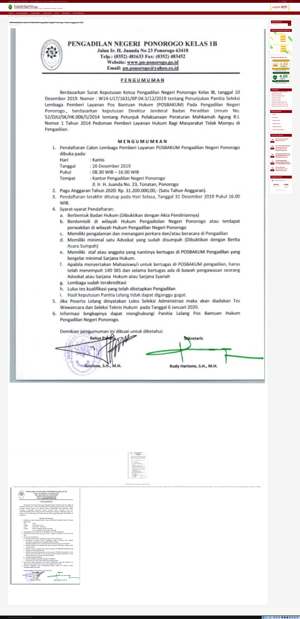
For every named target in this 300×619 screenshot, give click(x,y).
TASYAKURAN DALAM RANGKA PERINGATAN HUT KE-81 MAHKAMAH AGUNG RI (283, 162)
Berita (12, 15)
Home (9, 15)
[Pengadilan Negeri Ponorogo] (10, 7)
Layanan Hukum (277, 126)
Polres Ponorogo (276, 100)
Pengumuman (276, 123)
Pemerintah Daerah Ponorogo (280, 104)
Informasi (275, 117)
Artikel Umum (276, 120)
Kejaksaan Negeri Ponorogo (279, 102)
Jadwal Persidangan (278, 129)
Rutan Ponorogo (276, 98)
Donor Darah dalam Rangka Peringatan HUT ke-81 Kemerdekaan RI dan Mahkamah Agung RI (282, 148)
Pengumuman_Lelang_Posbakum (142, 484)
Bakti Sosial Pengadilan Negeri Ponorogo (281, 139)
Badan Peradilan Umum (278, 96)
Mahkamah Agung (277, 94)
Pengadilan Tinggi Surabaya (280, 91)
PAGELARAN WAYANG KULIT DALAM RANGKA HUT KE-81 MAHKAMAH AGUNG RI (282, 155)
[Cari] (289, 24)
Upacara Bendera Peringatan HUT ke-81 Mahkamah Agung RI (281, 169)
